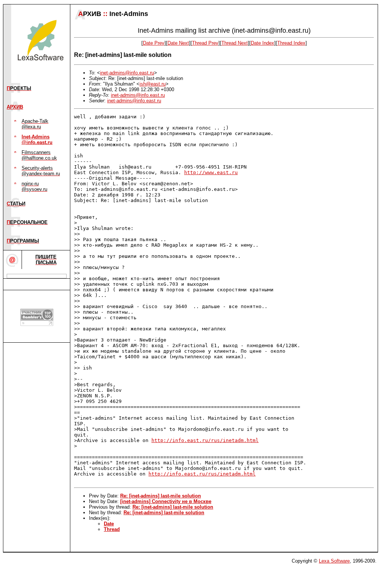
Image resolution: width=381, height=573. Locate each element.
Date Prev (153, 43)
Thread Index (291, 43)
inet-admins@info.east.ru (127, 73)
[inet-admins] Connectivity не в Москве (165, 501)
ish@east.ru (153, 84)
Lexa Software (334, 561)
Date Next (178, 43)
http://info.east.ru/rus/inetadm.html (205, 440)
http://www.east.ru (211, 172)
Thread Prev (205, 43)
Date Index (262, 43)
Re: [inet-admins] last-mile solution (160, 496)
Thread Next (234, 43)
